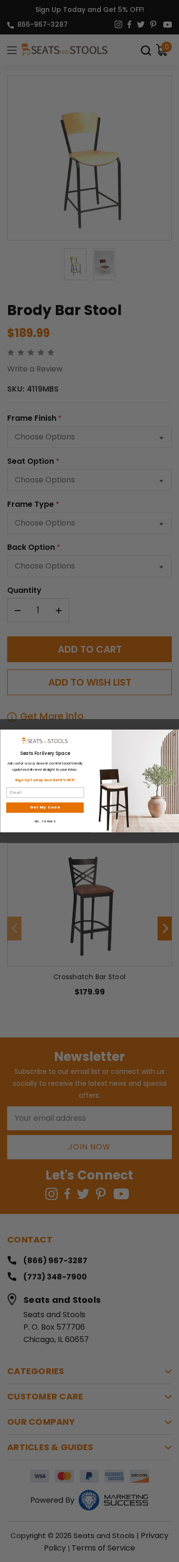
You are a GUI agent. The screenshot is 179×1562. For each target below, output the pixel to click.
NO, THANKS (44, 821)
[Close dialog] (174, 735)
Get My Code (45, 807)
